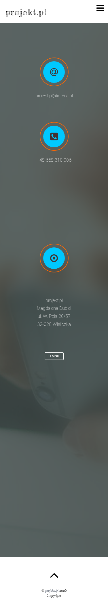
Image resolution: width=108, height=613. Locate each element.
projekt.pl (51, 590)
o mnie (54, 356)
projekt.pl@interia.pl (54, 95)
